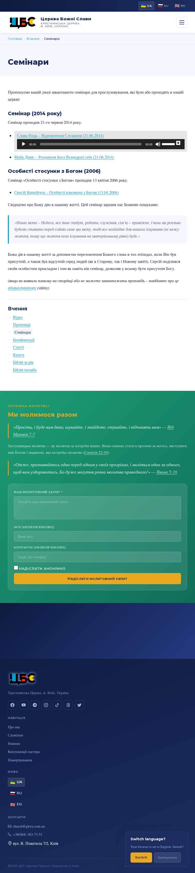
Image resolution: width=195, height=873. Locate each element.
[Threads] (68, 705)
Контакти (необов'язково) (40, 547)
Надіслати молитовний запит (97, 578)
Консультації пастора (24, 751)
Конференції (24, 339)
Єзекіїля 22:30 (96, 452)
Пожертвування (20, 760)
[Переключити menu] (181, 22)
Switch (141, 857)
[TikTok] (57, 705)
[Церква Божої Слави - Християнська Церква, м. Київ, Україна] (23, 22)
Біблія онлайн (25, 369)
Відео (18, 317)
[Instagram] (46, 705)
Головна (15, 39)
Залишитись (167, 857)
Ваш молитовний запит (38, 492)
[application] (101, 144)
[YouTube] (23, 705)
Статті (18, 347)
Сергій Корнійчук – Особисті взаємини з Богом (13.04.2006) (66, 192)
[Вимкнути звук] (157, 144)
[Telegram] (34, 705)
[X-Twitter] (79, 705)
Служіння (15, 735)
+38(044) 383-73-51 (27, 834)
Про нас (14, 727)
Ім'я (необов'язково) (34, 527)
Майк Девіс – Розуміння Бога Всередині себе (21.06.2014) (64, 157)
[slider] (169, 143)
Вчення (33, 39)
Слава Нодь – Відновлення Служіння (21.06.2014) (60, 135)
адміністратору (22, 287)
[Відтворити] (23, 144)
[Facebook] (12, 705)
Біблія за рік (23, 362)
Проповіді (21, 324)
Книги (18, 354)
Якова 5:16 (166, 472)
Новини (14, 743)
